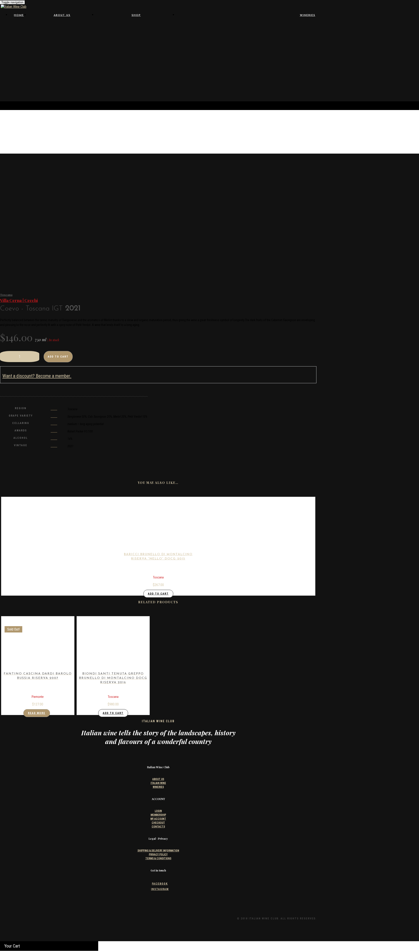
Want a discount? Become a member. (36, 376)
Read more (36, 713)
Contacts (62, 39)
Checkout (158, 822)
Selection (62, 27)
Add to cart (58, 356)
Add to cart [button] (158, 593)
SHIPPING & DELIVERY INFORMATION (158, 850)
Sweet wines (136, 81)
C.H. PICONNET (136, 58)
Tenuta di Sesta (272, 72)
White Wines (136, 39)
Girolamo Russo (210, 48)
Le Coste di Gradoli (333, 52)
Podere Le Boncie (272, 64)
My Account (158, 818)
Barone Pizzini (272, 31)
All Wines (136, 27)
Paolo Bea (272, 60)
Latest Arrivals (136, 89)
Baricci (211, 31)
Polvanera (333, 64)
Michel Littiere (136, 62)
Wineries (307, 15)
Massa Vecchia (211, 56)
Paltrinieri (211, 60)
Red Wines (136, 35)
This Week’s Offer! (136, 85)
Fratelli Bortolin (272, 43)
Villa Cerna (272, 77)
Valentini (394, 72)
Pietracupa (394, 60)
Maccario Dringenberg (394, 52)
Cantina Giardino (272, 35)
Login (158, 810)
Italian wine (62, 31)
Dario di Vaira (333, 39)
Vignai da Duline (211, 77)
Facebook (160, 883)
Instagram (160, 889)
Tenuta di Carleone (211, 72)
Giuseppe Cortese (272, 48)
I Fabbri (272, 52)
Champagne (136, 47)
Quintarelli (394, 64)
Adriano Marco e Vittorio (211, 27)
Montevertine (333, 56)
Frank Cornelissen (211, 43)
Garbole (394, 39)
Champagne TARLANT (211, 39)
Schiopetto (333, 68)
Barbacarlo (394, 27)
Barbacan (333, 27)
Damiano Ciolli (272, 39)
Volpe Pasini (394, 77)
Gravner (333, 48)
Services (62, 35)
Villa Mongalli (333, 77)
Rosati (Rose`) (136, 43)
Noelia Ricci (394, 56)
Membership (158, 814)
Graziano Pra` (394, 48)
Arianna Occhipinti (272, 27)
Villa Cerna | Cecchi (19, 300)
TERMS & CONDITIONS (158, 858)
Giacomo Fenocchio (394, 43)
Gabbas (333, 43)
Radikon (211, 68)
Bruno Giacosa (394, 31)
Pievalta (211, 64)
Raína (272, 68)
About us (62, 15)
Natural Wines (136, 31)
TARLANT (136, 66)
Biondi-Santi (333, 31)
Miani (272, 56)
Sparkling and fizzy (136, 77)
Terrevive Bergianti (333, 72)
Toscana (6, 295)
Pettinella (333, 60)
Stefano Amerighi (394, 68)
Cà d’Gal (211, 35)
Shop (136, 15)
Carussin (333, 35)
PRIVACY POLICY (158, 854)
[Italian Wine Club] (13, 6)
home (19, 15)
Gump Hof (211, 52)
